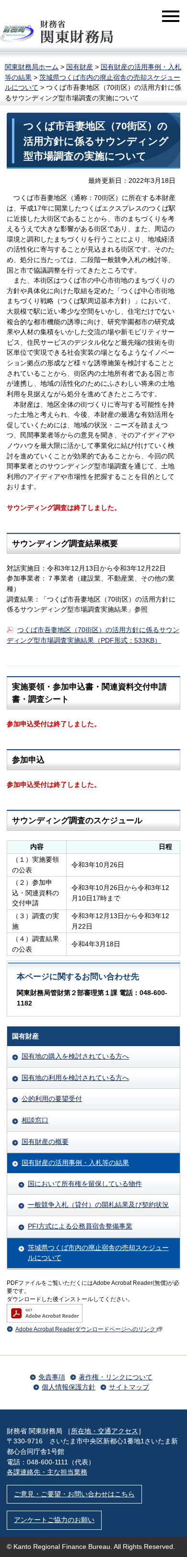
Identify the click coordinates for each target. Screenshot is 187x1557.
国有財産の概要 (45, 1141)
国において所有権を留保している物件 (85, 1183)
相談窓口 (35, 1120)
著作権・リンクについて (115, 1377)
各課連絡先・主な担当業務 (47, 1472)
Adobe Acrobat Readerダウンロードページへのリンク (85, 1329)
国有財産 (79, 67)
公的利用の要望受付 (52, 1098)
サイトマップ (129, 1387)
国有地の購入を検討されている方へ (75, 1056)
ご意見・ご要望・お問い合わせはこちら (74, 1494)
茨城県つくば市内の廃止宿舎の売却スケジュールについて (98, 1253)
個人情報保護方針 (68, 1387)
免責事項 (51, 1377)
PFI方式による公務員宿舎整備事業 (80, 1226)
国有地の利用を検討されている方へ (75, 1077)
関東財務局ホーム (31, 67)
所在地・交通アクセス (104, 1431)
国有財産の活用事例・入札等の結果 (75, 1162)
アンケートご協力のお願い (54, 1520)
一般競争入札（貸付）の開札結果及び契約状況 (98, 1204)
